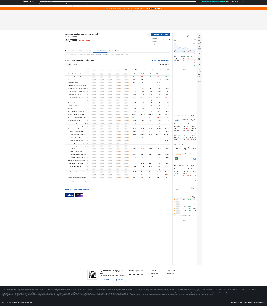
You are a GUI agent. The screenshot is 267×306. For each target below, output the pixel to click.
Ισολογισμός (98, 54)
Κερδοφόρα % (185, 120)
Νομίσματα (176, 35)
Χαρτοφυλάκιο (154, 273)
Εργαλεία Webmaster (156, 276)
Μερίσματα (117, 54)
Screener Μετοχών (33, 6)
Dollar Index (176, 62)
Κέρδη (122, 54)
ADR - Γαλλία (69, 6)
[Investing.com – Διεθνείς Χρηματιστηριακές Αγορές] (28, 1)
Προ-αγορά (44, 6)
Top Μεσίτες (177, 144)
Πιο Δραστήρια (177, 120)
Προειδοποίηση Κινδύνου (259, 302)
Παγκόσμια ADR (63, 6)
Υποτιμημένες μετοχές (103, 6)
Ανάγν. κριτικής (194, 153)
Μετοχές (193, 35)
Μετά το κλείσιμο (50, 6)
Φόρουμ (117, 50)
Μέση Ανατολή (84, 6)
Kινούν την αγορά (179, 115)
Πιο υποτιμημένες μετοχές (179, 188)
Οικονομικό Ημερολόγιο (67, 3)
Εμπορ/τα (187, 36)
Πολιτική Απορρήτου (248, 302)
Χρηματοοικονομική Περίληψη (71, 54)
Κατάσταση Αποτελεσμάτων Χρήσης (86, 54)
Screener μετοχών (77, 3)
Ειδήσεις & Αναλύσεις (85, 50)
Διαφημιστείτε (170, 273)
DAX (175, 56)
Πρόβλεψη (128, 54)
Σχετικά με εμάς (171, 270)
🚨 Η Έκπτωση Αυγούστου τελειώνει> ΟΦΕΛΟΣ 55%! (213, 1)
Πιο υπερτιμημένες (187, 193)
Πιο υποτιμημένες (178, 193)
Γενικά (67, 50)
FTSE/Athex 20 (177, 53)
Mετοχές (25, 6)
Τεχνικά (111, 50)
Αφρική (96, 6)
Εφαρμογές (154, 270)
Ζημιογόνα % (192, 120)
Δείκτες (112, 54)
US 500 (175, 58)
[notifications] (240, 1)
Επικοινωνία (170, 276)
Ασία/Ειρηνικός (91, 6)
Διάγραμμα (74, 50)
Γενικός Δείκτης (177, 51)
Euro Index (176, 65)
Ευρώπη (78, 6)
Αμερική (74, 6)
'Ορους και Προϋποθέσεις (236, 302)
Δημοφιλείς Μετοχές (180, 165)
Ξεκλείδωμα (165, 39)
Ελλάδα (39, 6)
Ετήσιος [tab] (69, 64)
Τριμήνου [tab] (75, 64)
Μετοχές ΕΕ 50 (177, 60)
